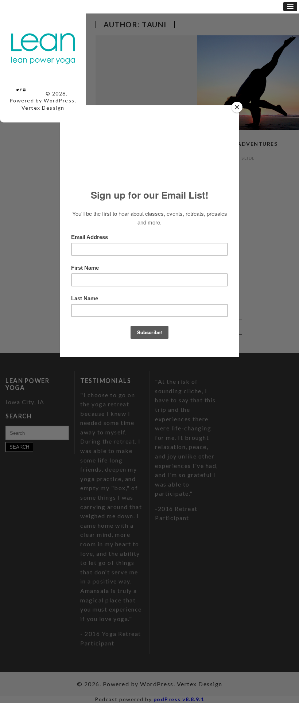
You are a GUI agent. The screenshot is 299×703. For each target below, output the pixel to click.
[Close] (237, 107)
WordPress (59, 100)
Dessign (53, 108)
